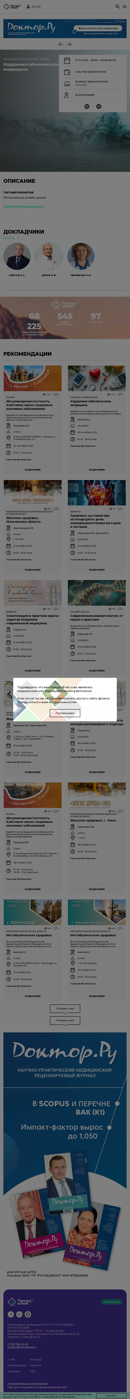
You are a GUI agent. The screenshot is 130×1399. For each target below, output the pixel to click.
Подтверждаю (65, 713)
